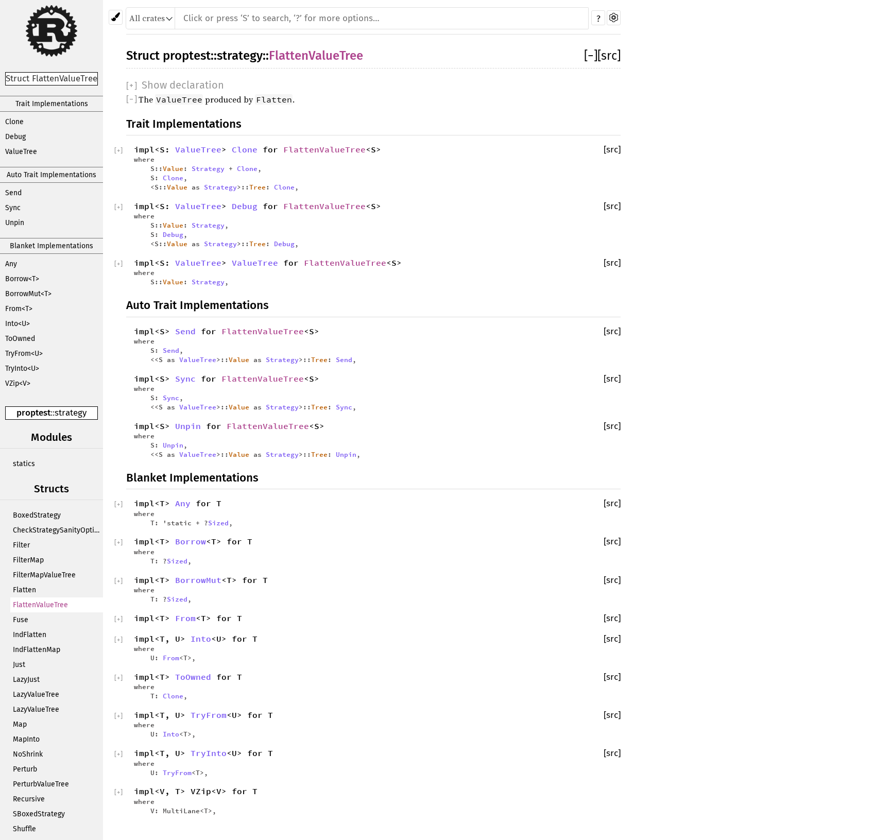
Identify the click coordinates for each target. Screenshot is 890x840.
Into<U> (17, 323)
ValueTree (21, 151)
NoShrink (28, 754)
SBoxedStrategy (39, 814)
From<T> (18, 308)
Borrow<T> (22, 279)
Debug (15, 136)
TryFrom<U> (24, 353)
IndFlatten (29, 634)
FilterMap (28, 560)
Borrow (190, 541)
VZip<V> (17, 383)
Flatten (24, 590)
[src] (609, 55)
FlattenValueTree (40, 605)
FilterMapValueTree (44, 575)
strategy (71, 412)
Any (11, 264)
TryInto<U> (22, 368)
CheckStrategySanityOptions (58, 530)
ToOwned (20, 338)
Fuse (20, 619)
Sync (13, 207)
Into (201, 638)
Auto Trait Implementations (51, 174)
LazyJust (26, 679)
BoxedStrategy (37, 515)
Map (20, 724)
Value (173, 168)
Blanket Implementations (51, 246)
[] (590, 55)
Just (19, 664)
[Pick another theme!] (116, 17)
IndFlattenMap (36, 649)
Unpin (14, 222)
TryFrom (209, 715)
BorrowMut (198, 580)
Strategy (208, 168)
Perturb (25, 769)
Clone (14, 121)
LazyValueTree (36, 694)
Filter (21, 545)
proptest (33, 412)
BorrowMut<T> (28, 293)
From (185, 618)
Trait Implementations (51, 103)
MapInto (26, 739)
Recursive (29, 799)
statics (24, 463)
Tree (257, 187)
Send (13, 192)
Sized (218, 523)
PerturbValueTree (41, 784)
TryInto (209, 753)
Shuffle (24, 829)
